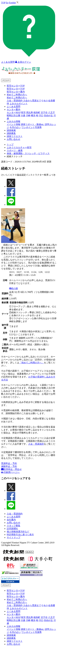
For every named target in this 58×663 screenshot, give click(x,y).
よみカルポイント (19, 103)
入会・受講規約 (15, 100)
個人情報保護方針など (18, 531)
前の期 (14, 288)
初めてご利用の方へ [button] (17, 94)
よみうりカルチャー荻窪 (19, 147)
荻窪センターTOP (16, 88)
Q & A (45, 100)
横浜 (33, 115)
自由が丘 (48, 115)
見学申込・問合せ (13, 469)
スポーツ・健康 (15, 150)
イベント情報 (13, 124)
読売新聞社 (12, 528)
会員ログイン (24, 62)
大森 (23, 115)
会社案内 (11, 519)
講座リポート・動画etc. (32, 124)
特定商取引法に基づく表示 (20, 534)
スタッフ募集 (13, 525)
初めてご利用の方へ (17, 97)
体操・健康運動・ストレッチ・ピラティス (28, 153)
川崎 (28, 115)
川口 (41, 115)
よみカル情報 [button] (13, 121)
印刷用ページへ (11, 472)
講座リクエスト (15, 136)
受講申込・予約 (9, 463)
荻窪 (23, 112)
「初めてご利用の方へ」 (31, 362)
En (7, 2)
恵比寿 (29, 112)
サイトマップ (13, 537)
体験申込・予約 (9, 466)
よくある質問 (13, 106)
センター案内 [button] (13, 109)
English (12, 2)
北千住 (44, 112)
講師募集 (11, 133)
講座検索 (11, 130)
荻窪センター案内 (16, 91)
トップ (10, 144)
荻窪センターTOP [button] (16, 85)
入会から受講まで (32, 100)
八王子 (51, 112)
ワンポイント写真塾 (31, 127)
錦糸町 (37, 112)
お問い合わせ (13, 139)
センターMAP (14, 112)
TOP (3, 2)
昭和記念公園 (13, 115)
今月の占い (15, 127)
